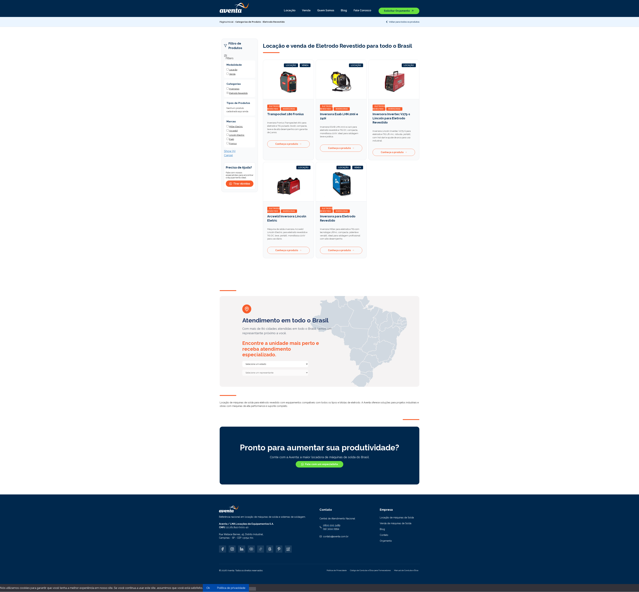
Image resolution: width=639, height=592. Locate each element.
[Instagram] (232, 549)
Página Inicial (226, 22)
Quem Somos (325, 10)
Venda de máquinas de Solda (395, 523)
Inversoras (289, 109)
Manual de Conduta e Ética (406, 570)
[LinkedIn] (241, 549)
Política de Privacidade (337, 570)
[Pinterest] (279, 549)
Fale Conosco (362, 10)
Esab (231, 139)
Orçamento (386, 540)
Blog (344, 10)
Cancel (228, 155)
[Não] (252, 589)
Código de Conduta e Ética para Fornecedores (370, 570)
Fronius (233, 143)
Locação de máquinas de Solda (397, 517)
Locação (289, 10)
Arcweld (233, 130)
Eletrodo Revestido (273, 107)
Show (229, 151)
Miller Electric (236, 126)
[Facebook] (222, 549)
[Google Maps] (288, 549)
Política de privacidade (231, 588)
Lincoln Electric (236, 135)
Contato (384, 535)
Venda (306, 10)
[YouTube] (251, 549)
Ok (208, 588)
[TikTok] (260, 549)
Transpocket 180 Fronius (285, 114)
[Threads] (269, 549)
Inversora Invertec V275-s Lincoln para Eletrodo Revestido (391, 118)
